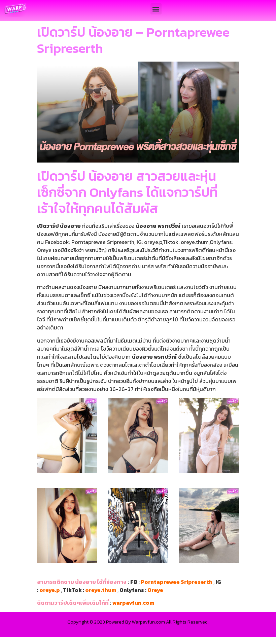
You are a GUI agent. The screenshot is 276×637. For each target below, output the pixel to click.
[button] (156, 8)
